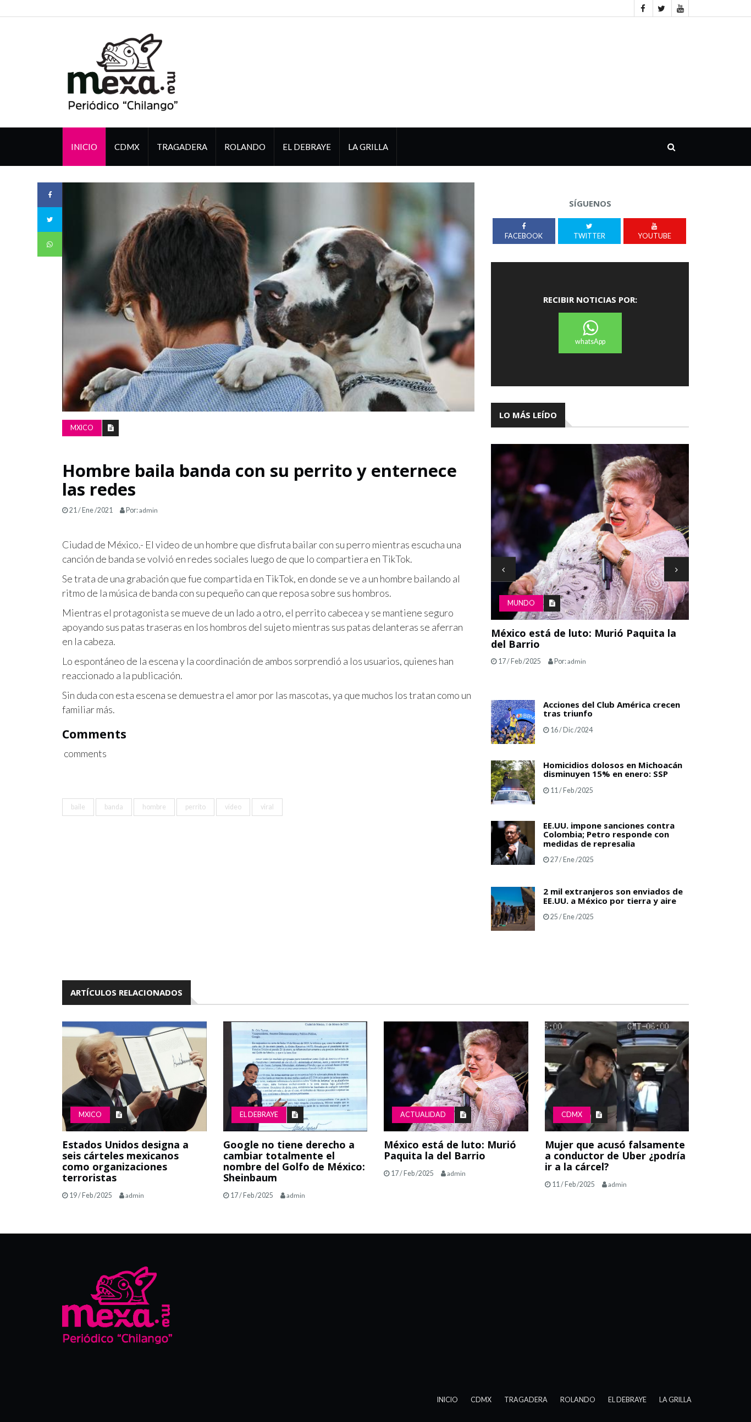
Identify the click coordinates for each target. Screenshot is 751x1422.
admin (148, 510)
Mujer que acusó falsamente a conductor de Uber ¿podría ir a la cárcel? (615, 1155)
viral (267, 807)
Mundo (521, 603)
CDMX (127, 147)
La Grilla (675, 1400)
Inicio (84, 147)
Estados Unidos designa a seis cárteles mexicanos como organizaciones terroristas (125, 1161)
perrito (195, 807)
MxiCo (81, 428)
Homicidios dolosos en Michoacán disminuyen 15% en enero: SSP (612, 769)
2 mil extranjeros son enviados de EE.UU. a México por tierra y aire (613, 896)
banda (113, 807)
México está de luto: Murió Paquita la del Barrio (583, 638)
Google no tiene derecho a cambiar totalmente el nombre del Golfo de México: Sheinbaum (294, 1161)
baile (78, 807)
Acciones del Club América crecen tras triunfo (611, 709)
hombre (154, 807)
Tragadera (182, 147)
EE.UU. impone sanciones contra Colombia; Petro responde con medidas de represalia (609, 834)
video (233, 807)
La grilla (368, 147)
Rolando (245, 147)
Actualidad (423, 1114)
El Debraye (307, 147)
